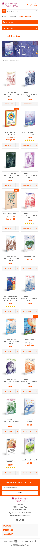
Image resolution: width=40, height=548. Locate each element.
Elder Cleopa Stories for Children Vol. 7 (29, 175)
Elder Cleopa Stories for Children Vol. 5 (29, 215)
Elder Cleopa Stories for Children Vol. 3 (10, 341)
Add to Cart (9, 104)
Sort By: (5, 61)
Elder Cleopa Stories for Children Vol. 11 (10, 94)
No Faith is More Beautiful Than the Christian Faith (10, 298)
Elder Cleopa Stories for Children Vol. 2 (29, 381)
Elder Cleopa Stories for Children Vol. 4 (29, 298)
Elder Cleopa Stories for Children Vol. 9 (29, 94)
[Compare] (31, 5)
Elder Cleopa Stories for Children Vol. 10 (10, 381)
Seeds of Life (29, 257)
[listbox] (17, 61)
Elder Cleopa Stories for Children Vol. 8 (10, 175)
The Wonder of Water (29, 421)
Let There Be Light (29, 460)
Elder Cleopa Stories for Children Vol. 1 (10, 422)
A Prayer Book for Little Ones (29, 133)
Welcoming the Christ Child (10, 461)
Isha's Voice (29, 340)
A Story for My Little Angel (10, 133)
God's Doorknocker (10, 214)
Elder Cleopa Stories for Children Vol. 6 (10, 258)
